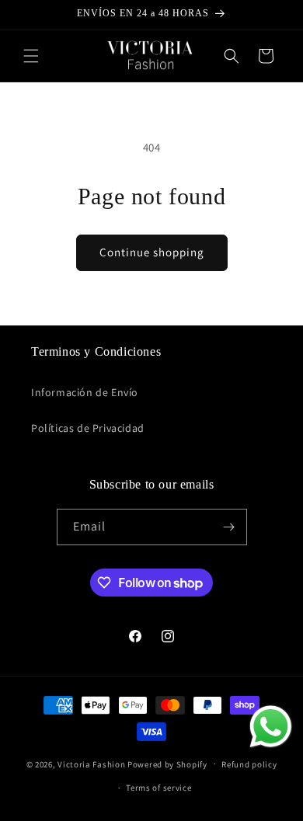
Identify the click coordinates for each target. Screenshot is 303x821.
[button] (31, 56)
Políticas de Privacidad (88, 428)
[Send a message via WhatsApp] (270, 726)
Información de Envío (84, 392)
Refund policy (249, 764)
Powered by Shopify (167, 763)
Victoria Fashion (91, 763)
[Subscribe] (229, 527)
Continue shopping (151, 252)
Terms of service (158, 787)
